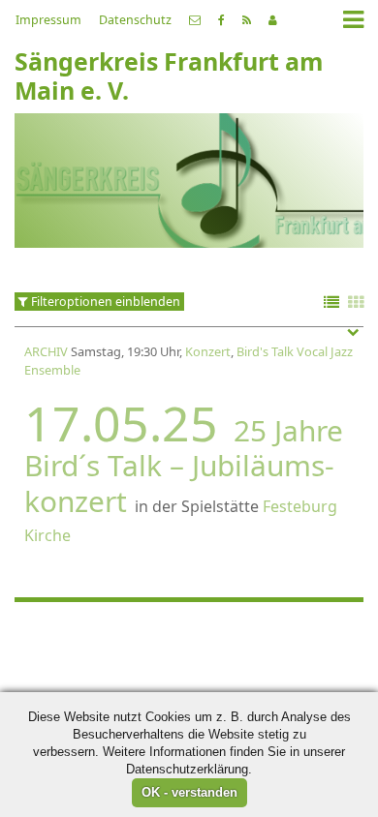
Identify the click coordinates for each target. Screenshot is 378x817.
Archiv (46, 351)
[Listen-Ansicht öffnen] (331, 303)
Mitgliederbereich (273, 20)
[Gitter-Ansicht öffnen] (355, 303)
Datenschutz (135, 20)
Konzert (208, 351)
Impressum (48, 20)
